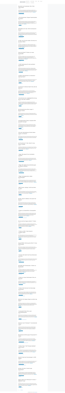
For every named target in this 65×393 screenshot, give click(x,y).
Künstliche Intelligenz (21, 13)
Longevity (20, 25)
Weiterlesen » (32, 81)
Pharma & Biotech (21, 139)
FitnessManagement (22, 342)
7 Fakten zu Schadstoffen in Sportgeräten (27, 210)
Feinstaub (19, 331)
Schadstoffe (20, 217)
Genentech (20, 83)
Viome (22, 387)
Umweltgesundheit (25, 217)
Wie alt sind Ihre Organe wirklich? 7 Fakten (27, 221)
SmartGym (27, 342)
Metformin (20, 307)
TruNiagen (20, 239)
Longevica (22, 83)
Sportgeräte (22, 217)
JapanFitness (25, 342)
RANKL (19, 251)
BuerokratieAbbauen (20, 319)
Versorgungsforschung (24, 319)
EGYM (19, 342)
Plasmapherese (20, 387)
